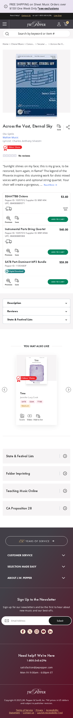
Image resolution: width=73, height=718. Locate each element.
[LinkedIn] (50, 631)
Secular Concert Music (42, 44)
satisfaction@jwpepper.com (36, 667)
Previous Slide (4, 389)
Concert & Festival (30, 44)
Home (6, 44)
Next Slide (68, 389)
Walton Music (11, 137)
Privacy (39, 710)
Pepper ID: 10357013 (15, 233)
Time (23, 393)
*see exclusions (48, 8)
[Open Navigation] (4, 24)
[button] (36, 85)
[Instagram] (36, 631)
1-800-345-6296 (36, 660)
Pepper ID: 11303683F (15, 265)
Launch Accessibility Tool (50, 712)
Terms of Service (24, 710)
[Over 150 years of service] (36, 541)
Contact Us (26, 15)
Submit (60, 620)
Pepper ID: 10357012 (15, 200)
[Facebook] (22, 631)
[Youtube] (43, 631)
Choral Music (17, 44)
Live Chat (57, 15)
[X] (30, 631)
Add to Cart (58, 219)
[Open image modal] (36, 87)
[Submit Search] (7, 34)
